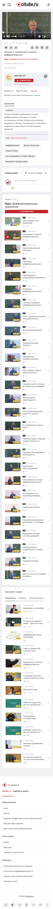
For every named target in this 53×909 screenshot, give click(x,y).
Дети (6, 808)
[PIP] (43, 36)
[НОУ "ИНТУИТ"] (45, 76)
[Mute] (8, 36)
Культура (8, 847)
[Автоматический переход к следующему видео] (6, 47)
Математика (10, 68)
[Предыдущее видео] (11, 47)
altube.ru (30, 896)
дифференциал (13, 145)
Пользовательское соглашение (18, 866)
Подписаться (25, 80)
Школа (7, 813)
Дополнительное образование (18, 828)
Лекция (33, 91)
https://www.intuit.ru (18, 138)
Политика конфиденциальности (18, 871)
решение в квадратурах (16, 161)
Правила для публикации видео (18, 876)
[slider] (13, 36)
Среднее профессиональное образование (23, 818)
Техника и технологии (14, 852)
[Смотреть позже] (32, 47)
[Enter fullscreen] (48, 36)
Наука (6, 842)
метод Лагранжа (31, 145)
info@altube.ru (8, 796)
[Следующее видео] (16, 47)
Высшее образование (14, 63)
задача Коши (12, 151)
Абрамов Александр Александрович (22, 95)
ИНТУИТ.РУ (20, 76)
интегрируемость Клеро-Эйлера (20, 156)
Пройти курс (27, 212)
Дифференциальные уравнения (21, 59)
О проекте (13, 785)
